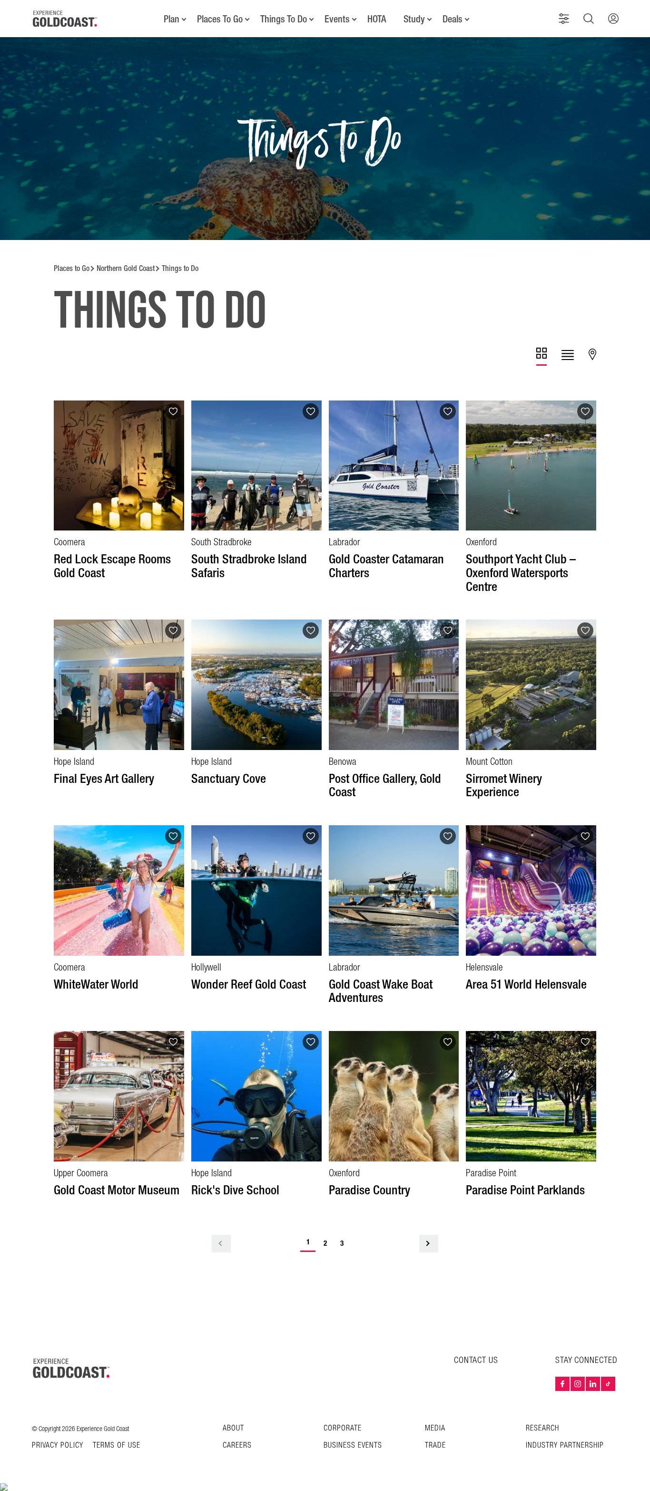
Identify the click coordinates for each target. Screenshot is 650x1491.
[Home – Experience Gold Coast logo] (72, 1368)
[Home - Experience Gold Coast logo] (65, 18)
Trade (435, 1445)
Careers (237, 1445)
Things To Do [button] (283, 19)
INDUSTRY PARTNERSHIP (565, 1445)
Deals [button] (453, 19)
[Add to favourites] (173, 411)
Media (435, 1428)
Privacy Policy (57, 1445)
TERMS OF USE (116, 1445)
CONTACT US (476, 1360)
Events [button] (337, 19)
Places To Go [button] (220, 19)
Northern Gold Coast (126, 268)
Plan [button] (171, 19)
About (233, 1428)
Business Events (353, 1445)
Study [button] (414, 19)
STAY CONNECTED (586, 1360)
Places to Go (71, 268)
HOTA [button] (376, 19)
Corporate (343, 1428)
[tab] (541, 356)
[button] (564, 18)
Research (542, 1428)
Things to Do (180, 268)
